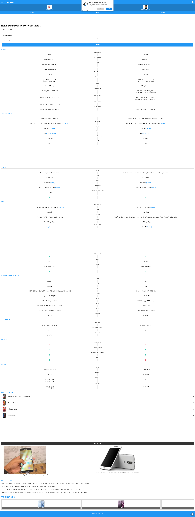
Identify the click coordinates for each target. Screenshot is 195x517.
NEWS (97, 12)
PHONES (32, 12)
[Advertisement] (97, 19)
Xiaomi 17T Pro (121, 508)
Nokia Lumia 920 (49, 9)
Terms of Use (98, 515)
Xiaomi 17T (41, 508)
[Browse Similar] (51, 133)
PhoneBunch (10, 2)
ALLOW (109, 9)
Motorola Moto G (145, 9)
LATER (100, 9)
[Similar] (66, 123)
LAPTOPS (162, 12)
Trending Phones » (8, 497)
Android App (89, 515)
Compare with (7, 392)
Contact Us (106, 515)
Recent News (6, 480)
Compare (97, 45)
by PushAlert (86, 10)
